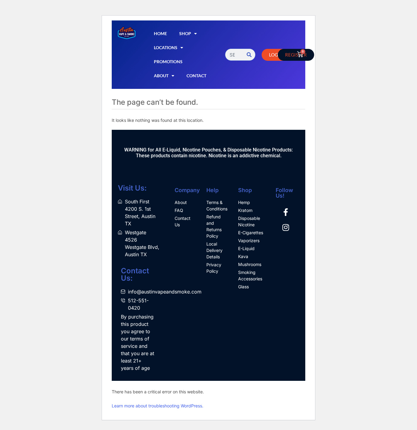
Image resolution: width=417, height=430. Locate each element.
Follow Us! (284, 193)
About (161, 75)
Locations (165, 47)
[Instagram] (285, 227)
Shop (185, 33)
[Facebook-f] (285, 212)
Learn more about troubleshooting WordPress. (157, 405)
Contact (196, 75)
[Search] (249, 54)
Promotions (168, 61)
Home (160, 33)
